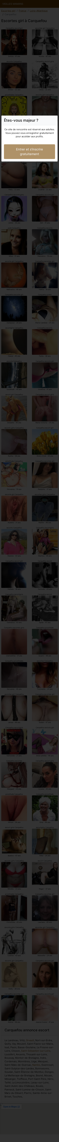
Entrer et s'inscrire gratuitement (29, 151)
